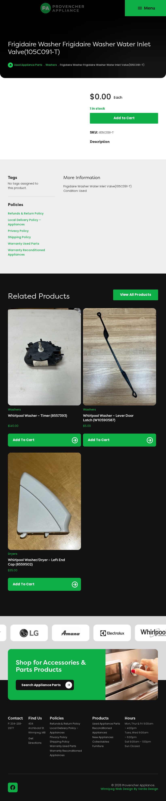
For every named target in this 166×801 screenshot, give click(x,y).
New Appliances (102, 737)
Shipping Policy (19, 237)
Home (10, 65)
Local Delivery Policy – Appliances (24, 222)
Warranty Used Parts (23, 244)
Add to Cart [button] (23, 440)
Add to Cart (124, 118)
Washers (51, 65)
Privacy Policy (18, 231)
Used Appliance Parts (28, 65)
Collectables (100, 742)
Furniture (98, 746)
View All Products (135, 295)
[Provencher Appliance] (62, 8)
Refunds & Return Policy (26, 214)
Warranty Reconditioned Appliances (26, 252)
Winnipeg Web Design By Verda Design (129, 789)
